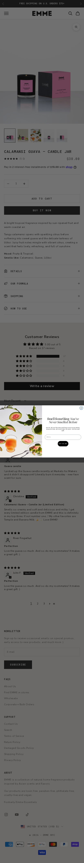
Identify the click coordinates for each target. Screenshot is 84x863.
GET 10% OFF (63, 443)
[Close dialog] (81, 408)
